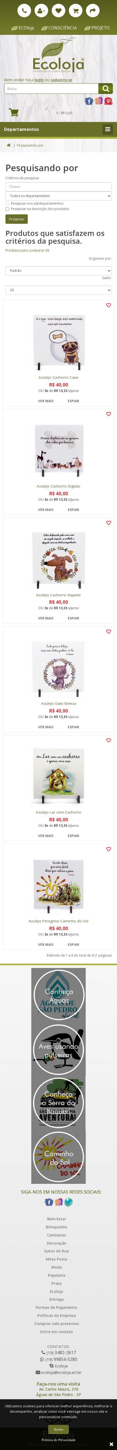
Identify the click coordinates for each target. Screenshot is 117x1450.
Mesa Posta (56, 1259)
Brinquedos (56, 1226)
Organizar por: (100, 258)
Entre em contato (56, 1331)
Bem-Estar (56, 1218)
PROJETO (100, 28)
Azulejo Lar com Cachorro (58, 812)
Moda (56, 1267)
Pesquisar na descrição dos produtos (40, 208)
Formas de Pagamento (56, 1307)
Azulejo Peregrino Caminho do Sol (58, 921)
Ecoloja (56, 1291)
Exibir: (107, 278)
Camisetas (56, 1235)
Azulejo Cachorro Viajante (58, 595)
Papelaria (56, 1275)
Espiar (73, 401)
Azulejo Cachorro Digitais (58, 486)
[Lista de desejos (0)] (58, 10)
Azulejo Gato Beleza (58, 704)
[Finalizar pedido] (93, 10)
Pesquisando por (30, 145)
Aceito (58, 1429)
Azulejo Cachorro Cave (58, 377)
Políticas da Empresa (56, 1315)
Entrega (56, 1299)
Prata (56, 1283)
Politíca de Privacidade (59, 1440)
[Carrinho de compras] (75, 10)
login (39, 79)
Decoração (56, 1243)
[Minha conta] (41, 10)
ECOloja (26, 28)
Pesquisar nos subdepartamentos (37, 203)
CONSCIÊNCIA (62, 28)
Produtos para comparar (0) (27, 250)
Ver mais (45, 401)
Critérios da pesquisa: (22, 178)
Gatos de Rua (56, 1250)
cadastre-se (61, 79)
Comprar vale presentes (56, 1323)
